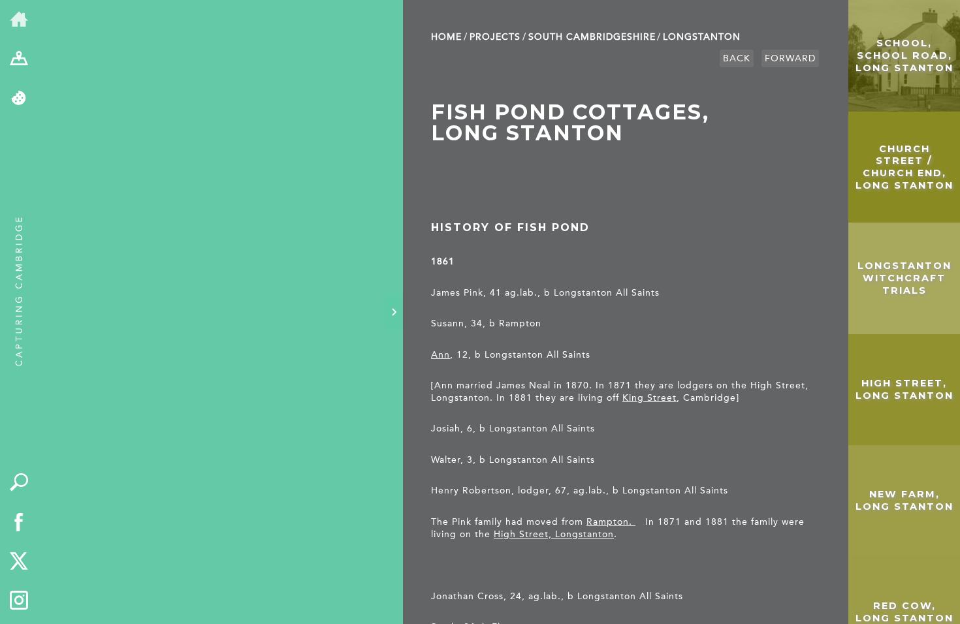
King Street (649, 397)
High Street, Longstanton (554, 534)
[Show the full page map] (19, 60)
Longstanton (702, 36)
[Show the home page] (19, 20)
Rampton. (610, 521)
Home (446, 36)
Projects (495, 36)
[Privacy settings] (19, 99)
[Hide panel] (394, 312)
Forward (790, 58)
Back (736, 58)
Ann (440, 354)
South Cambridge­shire (592, 36)
